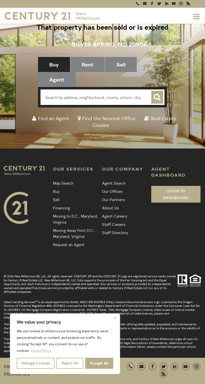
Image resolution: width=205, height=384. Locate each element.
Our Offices (112, 191)
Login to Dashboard (176, 194)
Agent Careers (114, 216)
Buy (56, 191)
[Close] (115, 318)
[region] (65, 344)
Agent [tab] (56, 79)
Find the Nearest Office (109, 118)
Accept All (99, 363)
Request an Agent (68, 244)
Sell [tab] (121, 64)
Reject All (70, 363)
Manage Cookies (36, 363)
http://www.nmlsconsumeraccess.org (132, 302)
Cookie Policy (41, 350)
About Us (110, 207)
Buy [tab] (54, 64)
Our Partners (113, 199)
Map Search (63, 183)
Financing (61, 207)
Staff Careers (113, 224)
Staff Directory (115, 232)
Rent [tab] (88, 64)
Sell (56, 199)
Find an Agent (53, 118)
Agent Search (114, 183)
